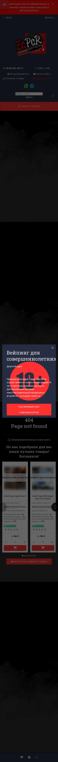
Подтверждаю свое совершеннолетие (29, 409)
